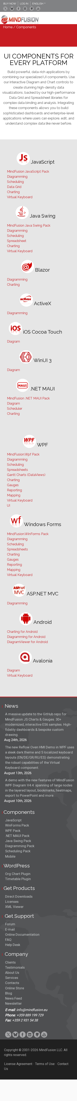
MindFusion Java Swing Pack (28, 225)
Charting (13, 192)
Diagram (13, 341)
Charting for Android (22, 632)
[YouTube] (38, 9)
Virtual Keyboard (19, 197)
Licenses (11, 902)
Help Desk (12, 945)
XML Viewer (14, 907)
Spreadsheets (17, 470)
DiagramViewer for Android (27, 642)
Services (11, 978)
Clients (10, 962)
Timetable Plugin (18, 879)
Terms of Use (45, 1064)
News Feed (13, 998)
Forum (10, 924)
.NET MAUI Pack (17, 836)
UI (8, 505)
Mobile (10, 856)
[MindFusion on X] (5, 9)
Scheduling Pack (17, 851)
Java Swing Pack (18, 841)
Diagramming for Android (26, 637)
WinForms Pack (17, 825)
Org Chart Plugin (17, 874)
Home (8, 27)
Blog (8, 993)
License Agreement (18, 1064)
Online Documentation (22, 934)
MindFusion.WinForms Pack (27, 534)
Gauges (13, 485)
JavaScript (13, 820)
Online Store (14, 988)
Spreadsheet (16, 241)
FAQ (8, 940)
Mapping (13, 495)
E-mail (10, 929)
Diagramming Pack (19, 846)
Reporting (14, 490)
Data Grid (14, 187)
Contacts (12, 983)
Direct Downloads (18, 896)
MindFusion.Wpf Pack (23, 454)
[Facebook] (18, 9)
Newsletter (13, 1003)
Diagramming (17, 177)
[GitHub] (32, 9)
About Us (12, 973)
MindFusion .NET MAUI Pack (28, 398)
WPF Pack (12, 831)
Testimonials (15, 967)
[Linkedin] (25, 9)
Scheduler (14, 408)
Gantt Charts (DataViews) (26, 475)
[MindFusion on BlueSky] (12, 9)
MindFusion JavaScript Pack (28, 171)
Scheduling (15, 182)
